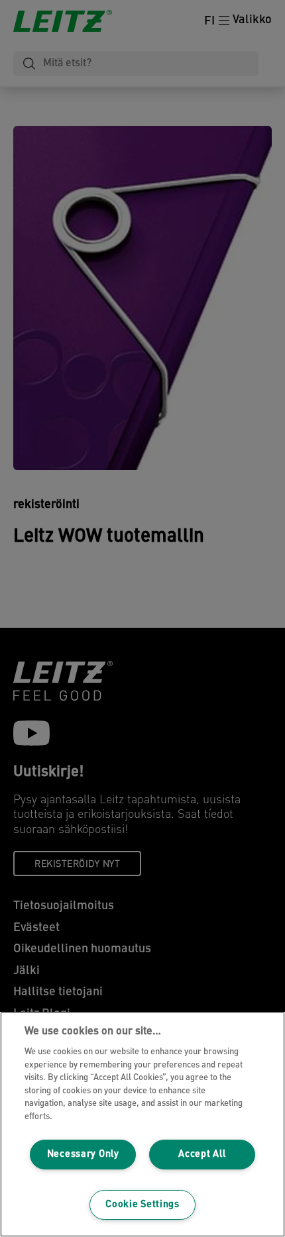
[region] (142, 1124)
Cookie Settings (142, 1205)
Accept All (201, 1155)
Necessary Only (83, 1155)
